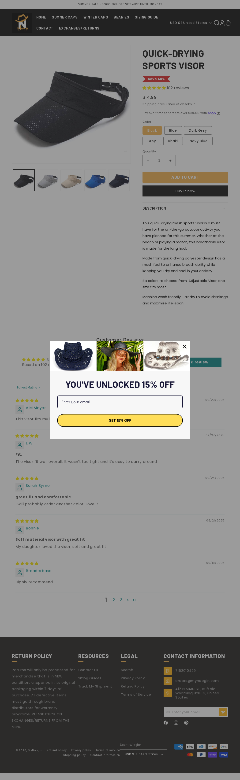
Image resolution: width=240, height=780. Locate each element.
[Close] (184, 346)
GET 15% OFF (120, 420)
